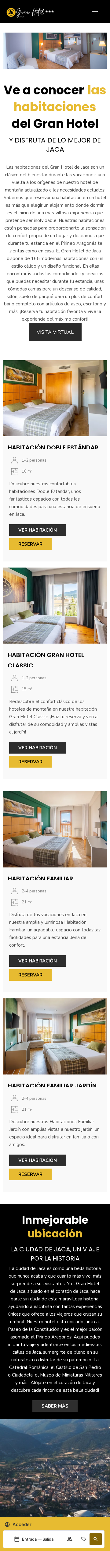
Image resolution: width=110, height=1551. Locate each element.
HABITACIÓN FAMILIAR (40, 878)
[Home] (30, 16)
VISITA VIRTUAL (55, 332)
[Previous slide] (7, 50)
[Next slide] (102, 50)
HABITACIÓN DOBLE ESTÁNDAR (53, 447)
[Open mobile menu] (98, 11)
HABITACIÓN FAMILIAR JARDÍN (52, 1085)
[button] (96, 1539)
